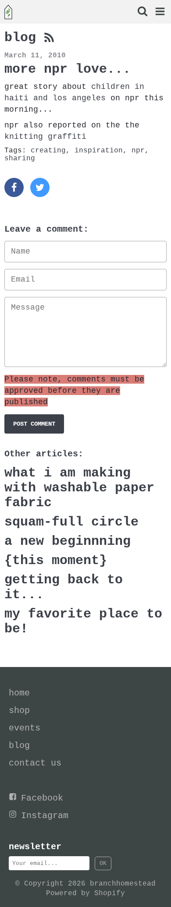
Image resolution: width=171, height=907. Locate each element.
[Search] (142, 12)
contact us (35, 763)
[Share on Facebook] (14, 187)
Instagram (44, 816)
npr (138, 151)
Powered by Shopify (85, 893)
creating (48, 151)
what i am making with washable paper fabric (79, 488)
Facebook (42, 798)
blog (24, 37)
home (19, 693)
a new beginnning (67, 541)
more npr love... (67, 69)
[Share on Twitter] (40, 187)
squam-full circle (71, 522)
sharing (19, 158)
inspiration (99, 151)
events (24, 728)
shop (19, 711)
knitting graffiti (45, 136)
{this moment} (55, 560)
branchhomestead (123, 884)
